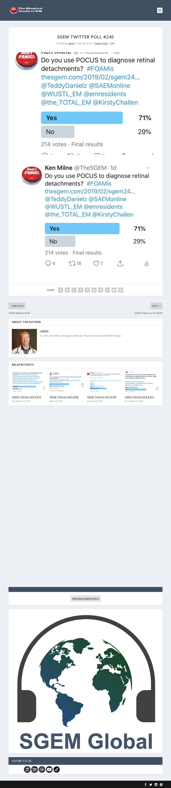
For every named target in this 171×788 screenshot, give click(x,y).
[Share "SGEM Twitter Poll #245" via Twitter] (67, 290)
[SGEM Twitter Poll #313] (142, 382)
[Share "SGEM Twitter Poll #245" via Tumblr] (80, 290)
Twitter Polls (101, 43)
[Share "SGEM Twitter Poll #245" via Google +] (74, 290)
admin (71, 43)
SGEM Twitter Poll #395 (64, 397)
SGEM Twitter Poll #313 (139, 397)
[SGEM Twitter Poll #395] (67, 382)
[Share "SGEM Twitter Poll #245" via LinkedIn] (94, 290)
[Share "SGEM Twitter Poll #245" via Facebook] (60, 290)
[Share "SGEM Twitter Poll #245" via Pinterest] (87, 290)
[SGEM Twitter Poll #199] (104, 382)
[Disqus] (85, 457)
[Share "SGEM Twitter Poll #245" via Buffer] (100, 290)
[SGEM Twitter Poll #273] (29, 382)
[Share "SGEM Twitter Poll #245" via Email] (114, 290)
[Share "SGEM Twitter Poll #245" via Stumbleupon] (107, 290)
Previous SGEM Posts (85, 598)
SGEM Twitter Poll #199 (101, 397)
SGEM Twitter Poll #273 (26, 397)
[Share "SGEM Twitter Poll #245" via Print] (120, 290)
